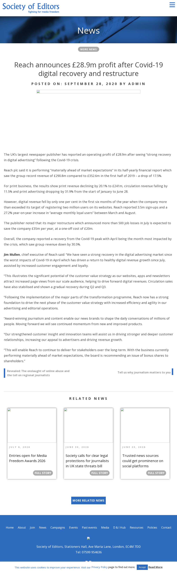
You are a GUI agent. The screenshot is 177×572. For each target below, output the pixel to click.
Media (105, 527)
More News (88, 49)
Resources (136, 527)
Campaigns (57, 527)
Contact (166, 527)
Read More (155, 567)
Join (32, 527)
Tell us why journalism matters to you (144, 372)
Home (10, 527)
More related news (88, 500)
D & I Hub (119, 527)
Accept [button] (142, 567)
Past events (89, 527)
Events (73, 527)
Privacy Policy (99, 567)
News (42, 527)
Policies (152, 527)
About (22, 527)
